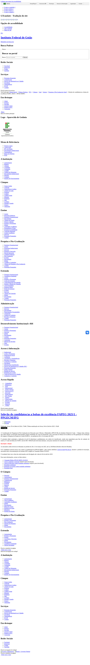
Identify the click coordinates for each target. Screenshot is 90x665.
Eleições (6, 175)
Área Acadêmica (8, 500)
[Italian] (12, 19)
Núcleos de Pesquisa (10, 523)
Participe (51, 3)
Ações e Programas (9, 354)
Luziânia (6, 202)
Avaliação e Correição (10, 376)
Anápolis (6, 187)
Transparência (8, 84)
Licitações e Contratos (10, 361)
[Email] (6, 423)
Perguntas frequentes (10, 78)
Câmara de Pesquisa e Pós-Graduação (14, 264)
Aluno (6, 101)
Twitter (6, 645)
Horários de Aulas (9, 508)
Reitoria (6, 164)
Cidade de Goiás (8, 190)
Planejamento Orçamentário (12, 312)
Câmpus (35, 92)
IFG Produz (8, 396)
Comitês (6, 170)
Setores (45, 92)
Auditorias (7, 357)
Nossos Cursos (8, 146)
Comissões (7, 169)
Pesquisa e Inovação (9, 251)
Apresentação (8, 162)
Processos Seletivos (9, 215)
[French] (7, 19)
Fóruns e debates (9, 222)
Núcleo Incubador (9, 545)
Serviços (6, 234)
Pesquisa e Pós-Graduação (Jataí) (57, 92)
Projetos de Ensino (9, 511)
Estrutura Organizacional (11, 217)
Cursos (6, 214)
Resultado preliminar (10, 465)
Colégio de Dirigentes (10, 172)
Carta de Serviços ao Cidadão (12, 374)
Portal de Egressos (9, 289)
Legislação (73, 3)
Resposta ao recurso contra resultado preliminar (17, 466)
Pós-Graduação (8, 256)
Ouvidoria (7, 83)
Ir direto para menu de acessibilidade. (11, 1)
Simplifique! (33, 3)
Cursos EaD (7, 147)
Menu (2, 112)
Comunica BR (42, 3)
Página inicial (13, 92)
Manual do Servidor (9, 341)
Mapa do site (7, 30)
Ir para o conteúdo (9, 7)
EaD (6, 386)
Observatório (8, 399)
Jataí (40, 92)
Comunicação (8, 79)
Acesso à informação (62, 3)
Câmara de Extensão (10, 293)
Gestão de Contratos (9, 315)
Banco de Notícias (9, 153)
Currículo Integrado (9, 231)
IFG (30, 92)
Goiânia (6, 194)
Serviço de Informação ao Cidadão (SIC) (15, 366)
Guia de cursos (8, 106)
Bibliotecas (8, 385)
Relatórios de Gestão (10, 372)
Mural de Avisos (8, 506)
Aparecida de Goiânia (10, 189)
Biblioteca (7, 482)
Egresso (6, 102)
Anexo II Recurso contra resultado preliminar (16, 463)
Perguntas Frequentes (10, 236)
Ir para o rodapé (9, 12)
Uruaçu (6, 205)
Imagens (7, 404)
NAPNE (6, 483)
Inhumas (6, 197)
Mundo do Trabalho (10, 400)
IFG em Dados (8, 149)
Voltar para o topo (6, 550)
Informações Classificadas (11, 365)
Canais (80, 3)
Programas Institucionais (11, 248)
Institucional (7, 352)
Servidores (7, 363)
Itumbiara (6, 198)
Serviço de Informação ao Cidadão (13, 81)
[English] (4, 19)
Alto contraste (8, 28)
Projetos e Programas (10, 223)
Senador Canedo (8, 203)
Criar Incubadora (9, 285)
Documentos (7, 218)
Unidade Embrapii (9, 254)
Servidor (6, 104)
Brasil (8, 3)
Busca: (4, 57)
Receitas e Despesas (9, 317)
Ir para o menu (8, 9)
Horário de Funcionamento (11, 178)
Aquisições (7, 313)
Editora (7, 397)
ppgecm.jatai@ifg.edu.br (64, 449)
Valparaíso (7, 206)
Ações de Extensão (9, 281)
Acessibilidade (8, 27)
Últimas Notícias (23, 92)
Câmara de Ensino (9, 220)
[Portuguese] (2, 19)
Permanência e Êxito (10, 228)
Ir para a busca (8, 10)
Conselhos (7, 167)
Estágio (6, 537)
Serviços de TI (9, 391)
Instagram (7, 644)
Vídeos (7, 405)
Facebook (7, 642)
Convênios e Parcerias (10, 539)
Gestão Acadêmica (9, 233)
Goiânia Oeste (8, 195)
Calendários (8, 383)
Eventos (6, 257)
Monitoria (7, 510)
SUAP (6, 86)
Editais (6, 225)
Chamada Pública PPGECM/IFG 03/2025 (16, 460)
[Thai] (17, 19)
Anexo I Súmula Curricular (11, 461)
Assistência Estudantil (10, 276)
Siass (5, 343)
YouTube (6, 647)
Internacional (8, 388)
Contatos (6, 177)
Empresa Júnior (8, 287)
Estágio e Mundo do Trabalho (12, 284)
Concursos (7, 109)
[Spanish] (14, 19)
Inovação (7, 393)
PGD (5, 155)
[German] (9, 19)
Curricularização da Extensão (12, 282)
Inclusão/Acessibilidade (10, 229)
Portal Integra (9, 394)
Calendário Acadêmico (10, 226)
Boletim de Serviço (9, 371)
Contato (6, 87)
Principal (6, 475)
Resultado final (8, 468)
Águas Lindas (8, 186)
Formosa (6, 192)
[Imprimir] (7, 421)
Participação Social (9, 355)
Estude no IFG (8, 107)
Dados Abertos (8, 369)
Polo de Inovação (9, 253)
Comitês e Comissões (10, 262)
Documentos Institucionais (11, 150)
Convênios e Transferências (12, 358)
